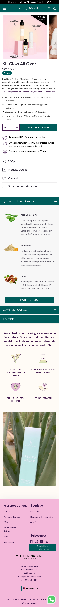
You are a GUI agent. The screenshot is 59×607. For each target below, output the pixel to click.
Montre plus (29, 300)
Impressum (9, 542)
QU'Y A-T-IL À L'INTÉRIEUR (18, 201)
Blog (6, 536)
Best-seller (35, 511)
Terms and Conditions (39, 599)
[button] (4, 8)
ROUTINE (8, 319)
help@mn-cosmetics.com (29, 576)
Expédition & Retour (10, 529)
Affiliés (33, 522)
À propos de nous (12, 517)
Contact (7, 511)
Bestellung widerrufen (43, 547)
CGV (6, 522)
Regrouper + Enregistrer (42, 517)
